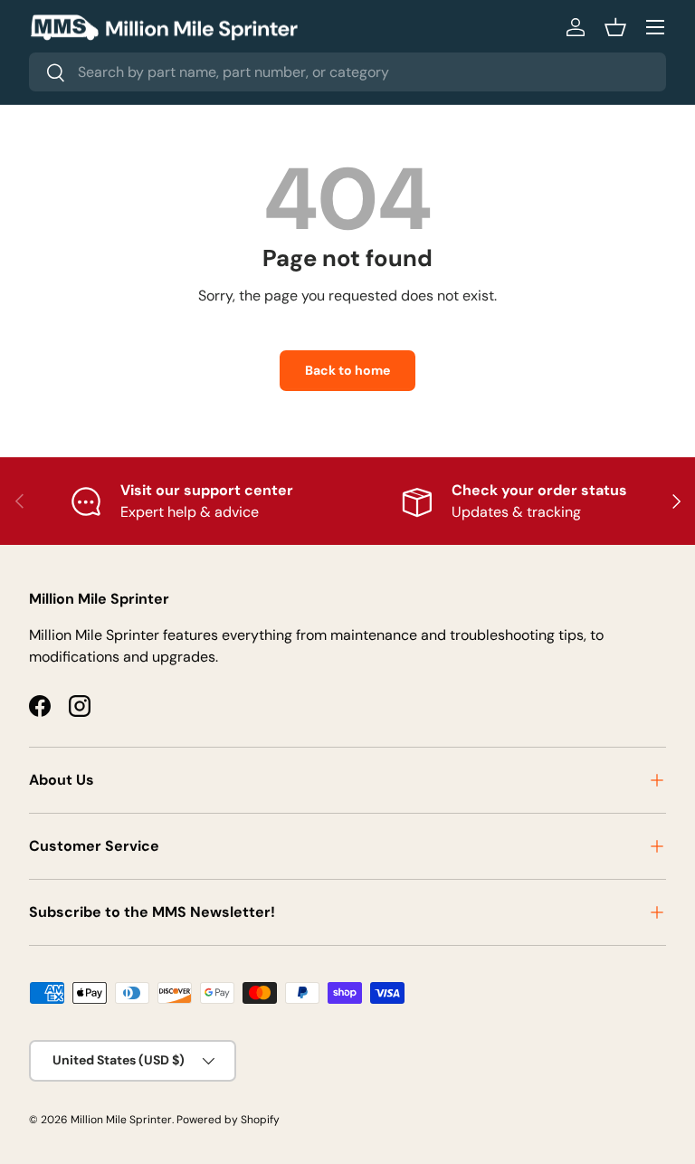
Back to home (347, 370)
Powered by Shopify (228, 1119)
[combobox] (347, 71)
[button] (615, 27)
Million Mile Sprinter (121, 1119)
